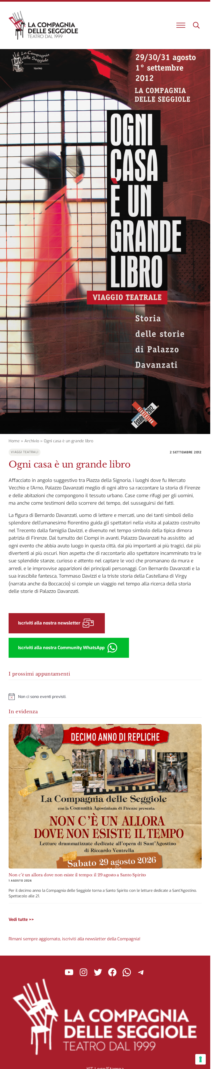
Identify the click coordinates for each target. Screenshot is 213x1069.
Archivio (31, 441)
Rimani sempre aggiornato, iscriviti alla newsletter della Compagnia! (74, 939)
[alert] (105, 696)
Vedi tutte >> (21, 919)
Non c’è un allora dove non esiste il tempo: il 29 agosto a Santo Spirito (77, 874)
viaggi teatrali (24, 452)
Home (14, 441)
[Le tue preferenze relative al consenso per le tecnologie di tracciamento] (200, 1059)
